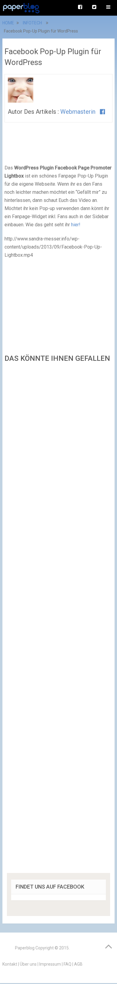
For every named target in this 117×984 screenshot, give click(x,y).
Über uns (28, 964)
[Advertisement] (58, 620)
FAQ (67, 964)
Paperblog (24, 947)
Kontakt (9, 964)
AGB (78, 964)
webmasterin (77, 111)
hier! (75, 224)
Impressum (50, 964)
